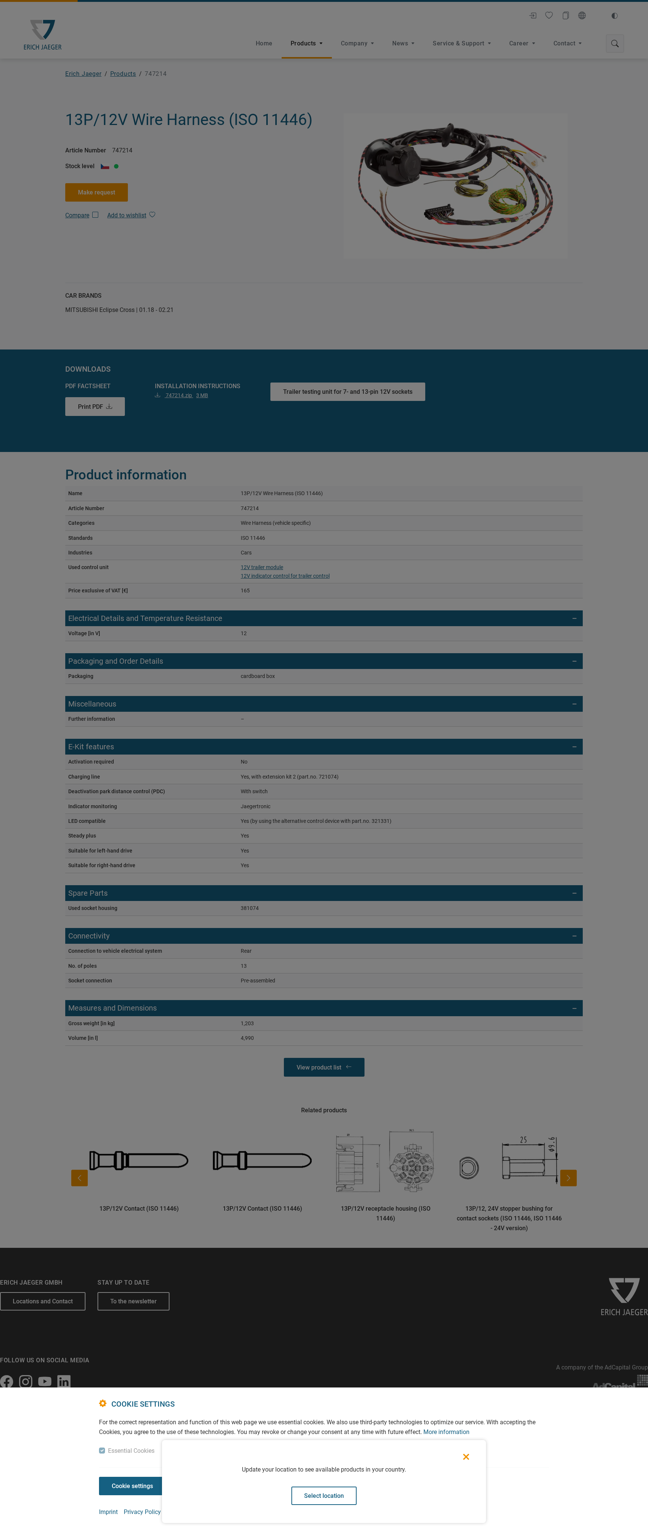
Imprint (108, 1511)
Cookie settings (132, 1486)
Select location (324, 1495)
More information (446, 1432)
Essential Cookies (131, 1450)
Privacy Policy (142, 1511)
